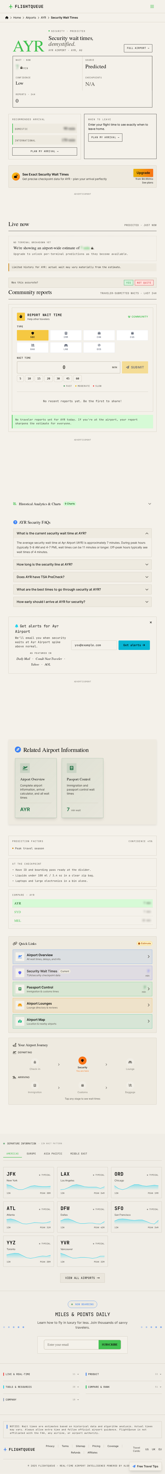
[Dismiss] (150, 622)
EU (160, 1449)
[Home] (6, 17)
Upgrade (143, 173)
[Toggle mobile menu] (152, 6)
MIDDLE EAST (78, 1153)
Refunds (75, 1452)
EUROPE (31, 1153)
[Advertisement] (82, 206)
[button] (144, 943)
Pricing (96, 1446)
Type (20, 326)
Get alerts (132, 645)
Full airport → (138, 48)
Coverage (113, 1446)
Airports (31, 17)
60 (77, 378)
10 (29, 378)
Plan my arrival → (45, 151)
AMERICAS (12, 1153)
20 (48, 378)
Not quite (144, 282)
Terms (65, 1446)
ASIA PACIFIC (53, 1153)
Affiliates (92, 1452)
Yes (128, 282)
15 (38, 378)
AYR (43, 17)
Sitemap (80, 1446)
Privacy (50, 1446)
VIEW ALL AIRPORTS (80, 1278)
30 (58, 378)
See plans (147, 182)
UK (153, 1449)
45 (67, 378)
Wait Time (24, 358)
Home (17, 17)
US (147, 1449)
